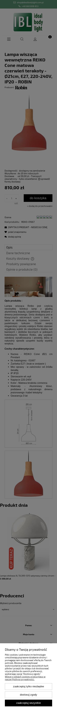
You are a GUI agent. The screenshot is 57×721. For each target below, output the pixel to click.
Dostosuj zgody (28, 694)
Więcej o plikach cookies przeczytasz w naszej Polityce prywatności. (25, 678)
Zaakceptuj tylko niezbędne (28, 686)
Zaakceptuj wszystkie (28, 702)
